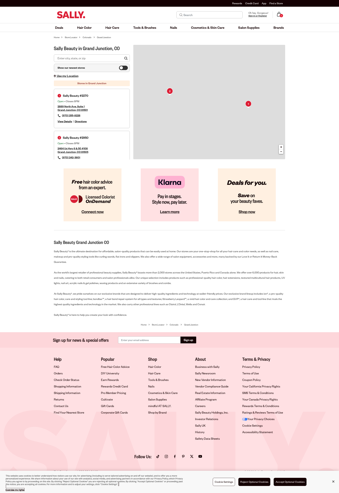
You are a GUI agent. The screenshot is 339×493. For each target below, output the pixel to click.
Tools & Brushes (158, 380)
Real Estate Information (210, 393)
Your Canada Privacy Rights (260, 399)
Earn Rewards (110, 380)
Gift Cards (107, 406)
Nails (151, 386)
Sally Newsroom (205, 373)
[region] (169, 482)
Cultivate (107, 399)
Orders (58, 373)
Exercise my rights (15, 489)
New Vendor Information (210, 380)
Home (57, 37)
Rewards (237, 3)
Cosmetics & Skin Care (163, 393)
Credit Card (251, 3)
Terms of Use (250, 373)
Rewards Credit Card (114, 386)
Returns (59, 399)
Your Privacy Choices (261, 419)
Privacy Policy (251, 367)
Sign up (188, 340)
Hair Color (154, 367)
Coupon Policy (251, 380)
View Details (65, 121)
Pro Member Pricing (113, 393)
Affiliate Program (206, 399)
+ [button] (281, 147)
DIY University (110, 373)
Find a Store (276, 3)
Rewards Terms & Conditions (260, 406)
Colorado (87, 37)
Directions (81, 121)
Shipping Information (67, 393)
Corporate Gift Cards (114, 412)
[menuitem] (59, 27)
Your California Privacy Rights (261, 386)
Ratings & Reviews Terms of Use (262, 412)
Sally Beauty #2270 (75, 95)
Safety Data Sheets (207, 438)
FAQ (56, 367)
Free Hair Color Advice (115, 367)
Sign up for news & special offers (81, 340)
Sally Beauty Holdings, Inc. (211, 412)
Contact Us (61, 406)
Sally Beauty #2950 (75, 137)
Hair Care (154, 373)
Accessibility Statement (257, 432)
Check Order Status (66, 380)
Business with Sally (207, 367)
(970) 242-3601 (71, 157)
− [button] (281, 151)
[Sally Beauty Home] (71, 14)
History (199, 432)
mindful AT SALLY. (159, 406)
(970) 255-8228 (71, 115)
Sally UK (200, 425)
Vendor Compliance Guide (211, 386)
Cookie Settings (252, 425)
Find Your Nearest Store (69, 412)
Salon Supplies (157, 399)
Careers (200, 406)
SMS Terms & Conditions (258, 393)
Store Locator (71, 37)
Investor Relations (206, 419)
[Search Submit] (181, 15)
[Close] (333, 481)
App (264, 3)
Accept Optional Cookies (290, 481)
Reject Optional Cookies (254, 481)
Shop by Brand (157, 412)
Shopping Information (67, 386)
